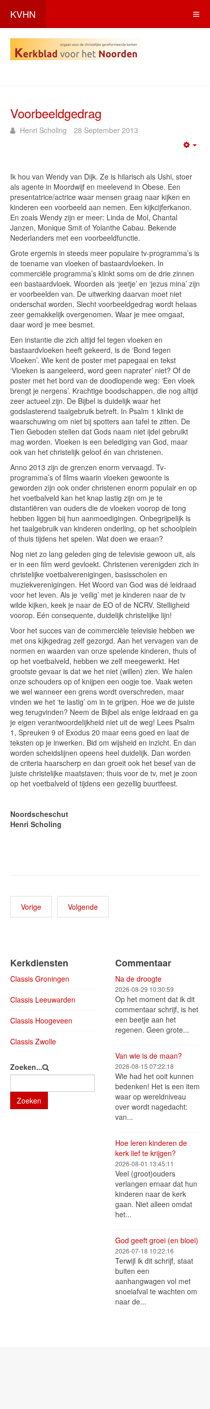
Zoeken (29, 1100)
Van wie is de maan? (148, 1056)
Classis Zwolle (33, 1041)
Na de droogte (138, 979)
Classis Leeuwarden (42, 999)
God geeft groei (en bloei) (156, 1240)
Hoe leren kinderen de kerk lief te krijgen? (151, 1148)
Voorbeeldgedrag (55, 113)
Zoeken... (26, 1067)
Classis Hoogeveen (41, 1020)
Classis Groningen (39, 979)
